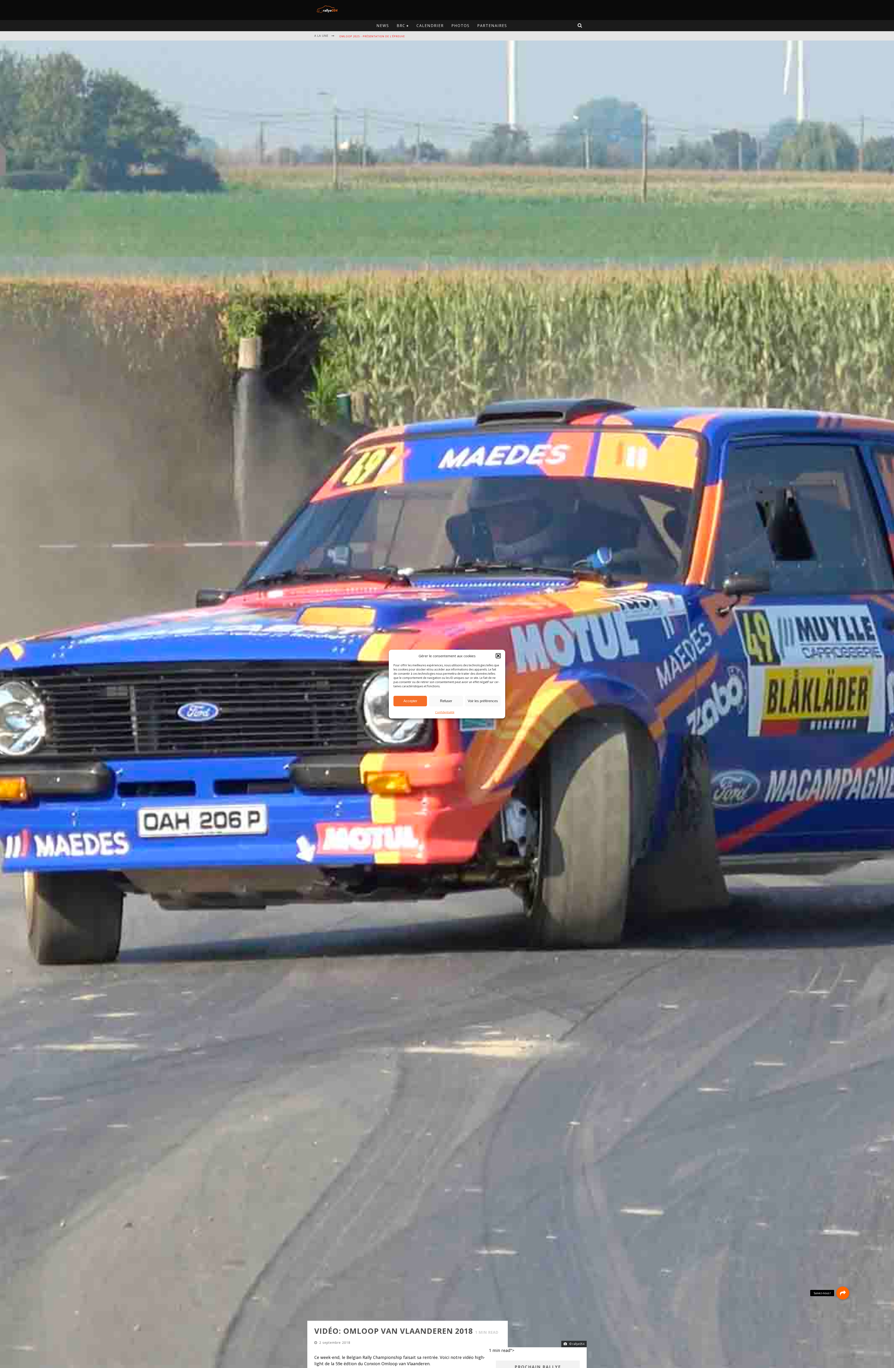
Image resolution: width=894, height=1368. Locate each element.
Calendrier (430, 25)
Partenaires (492, 25)
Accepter (410, 701)
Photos (460, 25)
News (382, 25)
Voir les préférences (483, 701)
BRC (401, 25)
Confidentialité (444, 712)
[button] (498, 656)
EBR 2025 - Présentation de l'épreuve (368, 36)
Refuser (446, 701)
